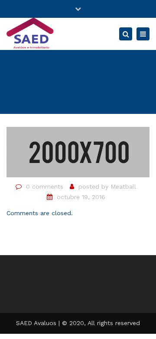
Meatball (123, 186)
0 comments (44, 186)
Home (15, 90)
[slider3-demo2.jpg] (78, 151)
